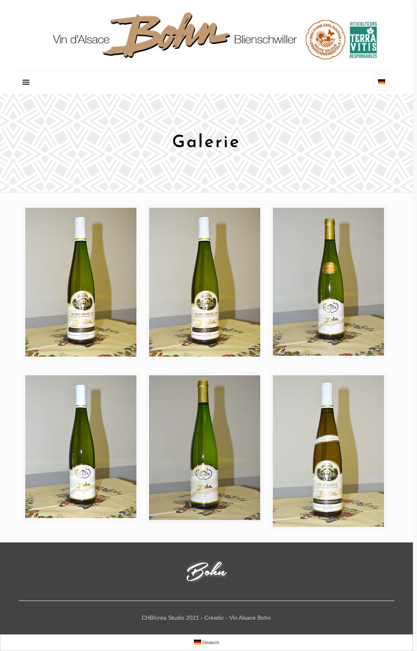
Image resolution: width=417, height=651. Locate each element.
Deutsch (210, 642)
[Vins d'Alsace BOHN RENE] (206, 35)
